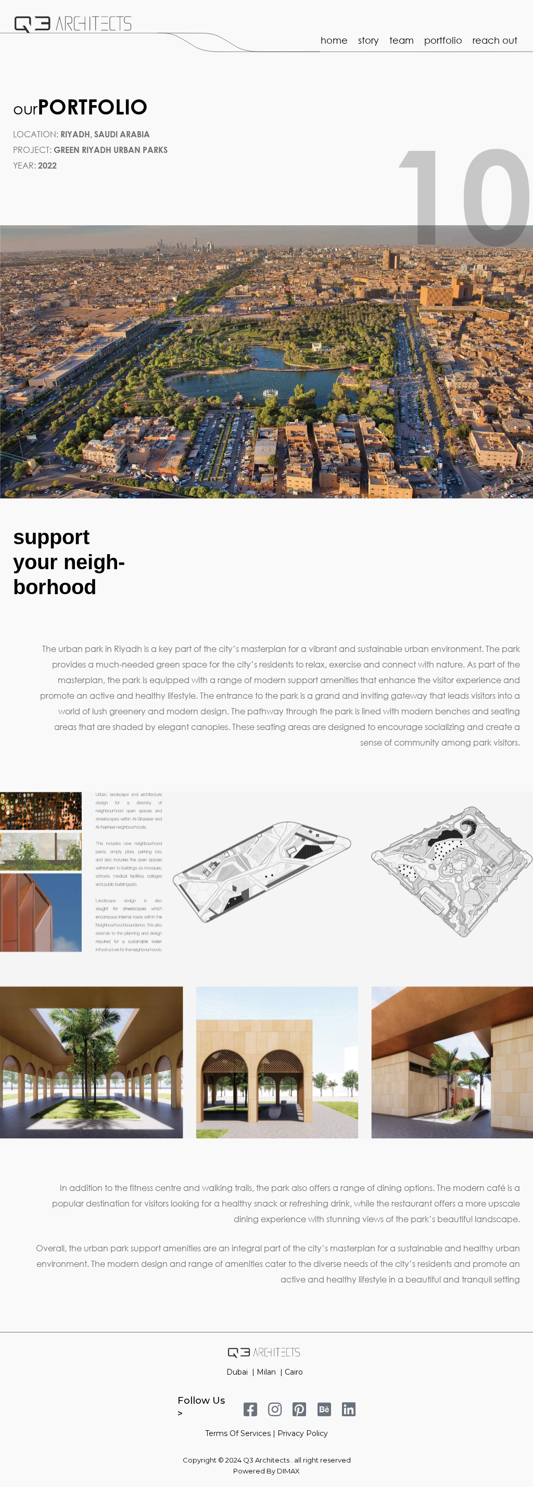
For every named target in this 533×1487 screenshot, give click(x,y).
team (401, 40)
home (334, 40)
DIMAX (288, 1471)
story (368, 40)
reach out (495, 40)
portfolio (443, 40)
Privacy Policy (302, 1433)
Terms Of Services (238, 1433)
